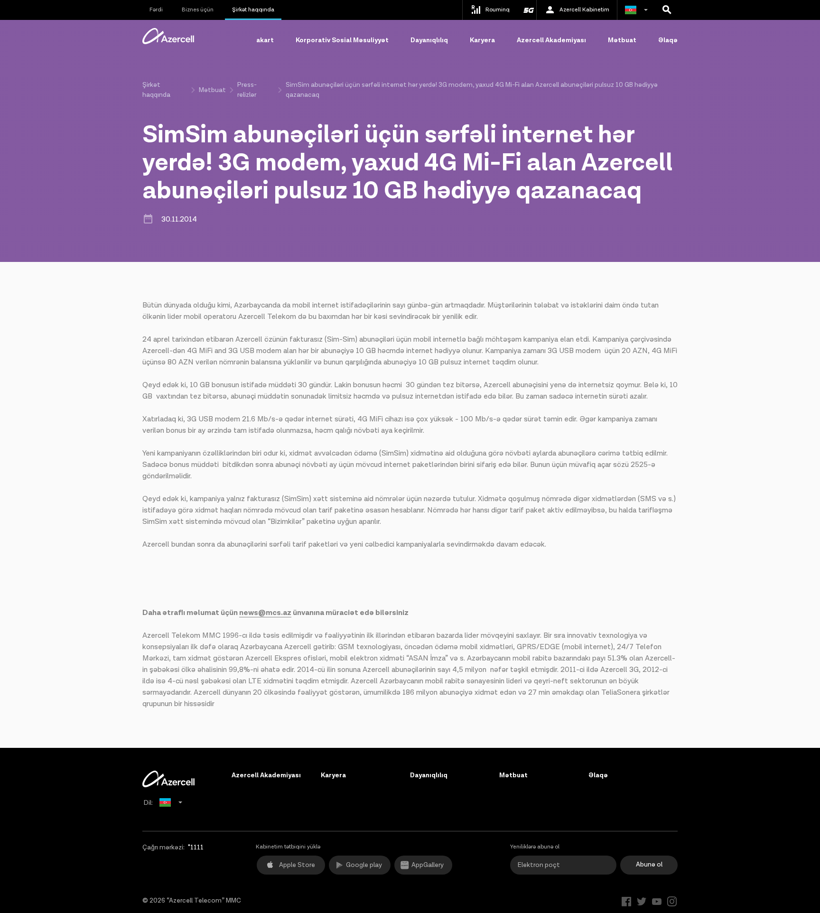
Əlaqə (668, 40)
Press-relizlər (247, 90)
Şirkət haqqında (253, 9)
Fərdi (156, 9)
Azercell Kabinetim (584, 9)
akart (265, 40)
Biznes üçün (198, 9)
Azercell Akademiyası (551, 40)
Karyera (482, 40)
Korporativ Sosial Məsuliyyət (342, 40)
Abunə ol (649, 864)
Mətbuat (622, 40)
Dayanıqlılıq (429, 40)
